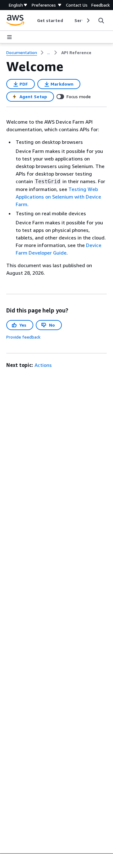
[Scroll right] (88, 20)
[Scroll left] (32, 20)
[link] (76, 52)
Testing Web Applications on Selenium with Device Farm (58, 196)
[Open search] (101, 20)
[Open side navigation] (9, 37)
